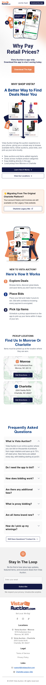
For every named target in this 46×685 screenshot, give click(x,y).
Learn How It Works (23, 170)
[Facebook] (17, 619)
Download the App (37, 3)
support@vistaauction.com (24, 667)
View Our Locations (23, 176)
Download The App (23, 69)
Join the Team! (23, 3)
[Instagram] (23, 619)
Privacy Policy (23, 657)
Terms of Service (23, 653)
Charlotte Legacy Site (21, 208)
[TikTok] (29, 619)
